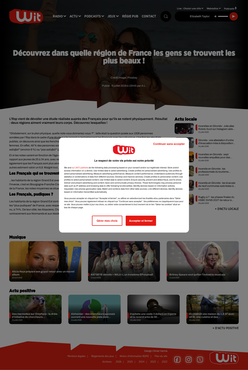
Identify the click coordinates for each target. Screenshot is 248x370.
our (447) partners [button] (80, 167)
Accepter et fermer (141, 221)
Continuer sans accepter (169, 144)
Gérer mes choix (107, 221)
